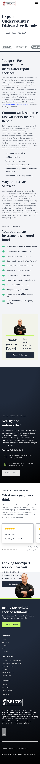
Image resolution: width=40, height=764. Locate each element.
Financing (5, 642)
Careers (4, 645)
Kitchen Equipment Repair (11, 660)
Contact (5, 651)
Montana (5, 684)
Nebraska (5, 694)
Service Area (6, 675)
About (4, 639)
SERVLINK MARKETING (19, 748)
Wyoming (5, 687)
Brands (4, 669)
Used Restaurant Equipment (12, 663)
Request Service (8, 672)
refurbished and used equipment (16, 104)
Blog (3, 648)
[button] (36, 3)
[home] (9, 3)
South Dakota (7, 691)
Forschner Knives (8, 666)
